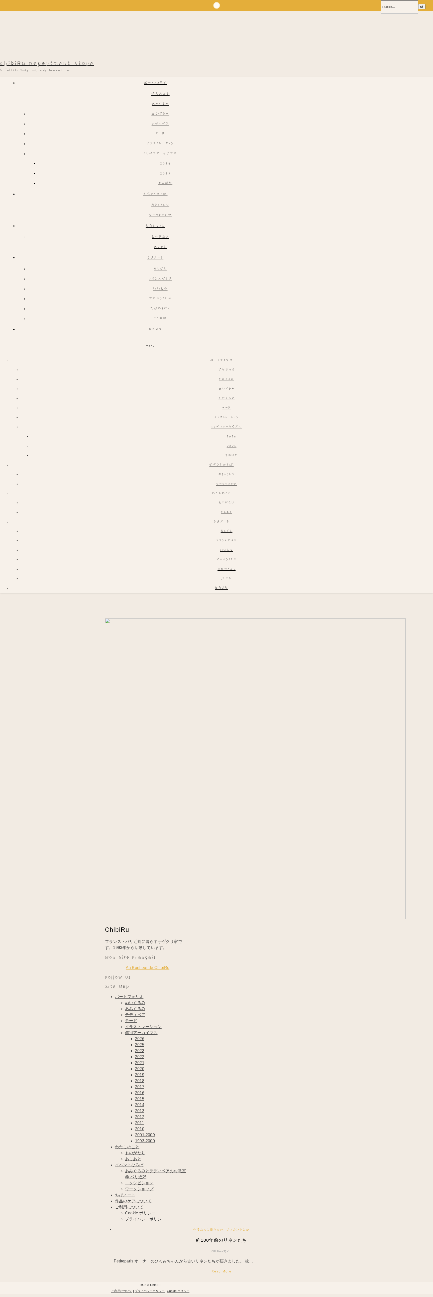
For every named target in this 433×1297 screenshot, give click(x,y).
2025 (165, 174)
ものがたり (160, 237)
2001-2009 (145, 1135)
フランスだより (160, 279)
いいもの (160, 289)
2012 (139, 1117)
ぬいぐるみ (160, 114)
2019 (139, 1075)
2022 (139, 1057)
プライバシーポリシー (145, 1219)
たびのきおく (160, 309)
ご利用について (129, 1207)
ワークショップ (160, 215)
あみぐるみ (160, 104)
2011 (139, 1123)
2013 (139, 1111)
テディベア (160, 124)
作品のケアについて (133, 1201)
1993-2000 (145, 1141)
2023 (139, 1051)
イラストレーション (160, 144)
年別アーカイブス (141, 1033)
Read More (221, 1271)
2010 (139, 1129)
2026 (165, 164)
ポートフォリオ (155, 83)
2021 (139, 1063)
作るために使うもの (208, 1229)
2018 (139, 1081)
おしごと (160, 269)
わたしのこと (155, 226)
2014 (139, 1105)
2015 (139, 1099)
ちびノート (155, 258)
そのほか (165, 183)
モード (160, 134)
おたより (155, 330)
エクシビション (139, 1183)
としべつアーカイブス (160, 154)
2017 (139, 1087)
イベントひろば (155, 194)
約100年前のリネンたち (221, 1240)
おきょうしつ (160, 205)
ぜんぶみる (160, 94)
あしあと (160, 247)
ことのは (160, 318)
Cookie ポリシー (140, 1213)
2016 (139, 1093)
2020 (139, 1069)
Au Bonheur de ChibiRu (147, 967)
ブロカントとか (160, 299)
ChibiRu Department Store (47, 64)
